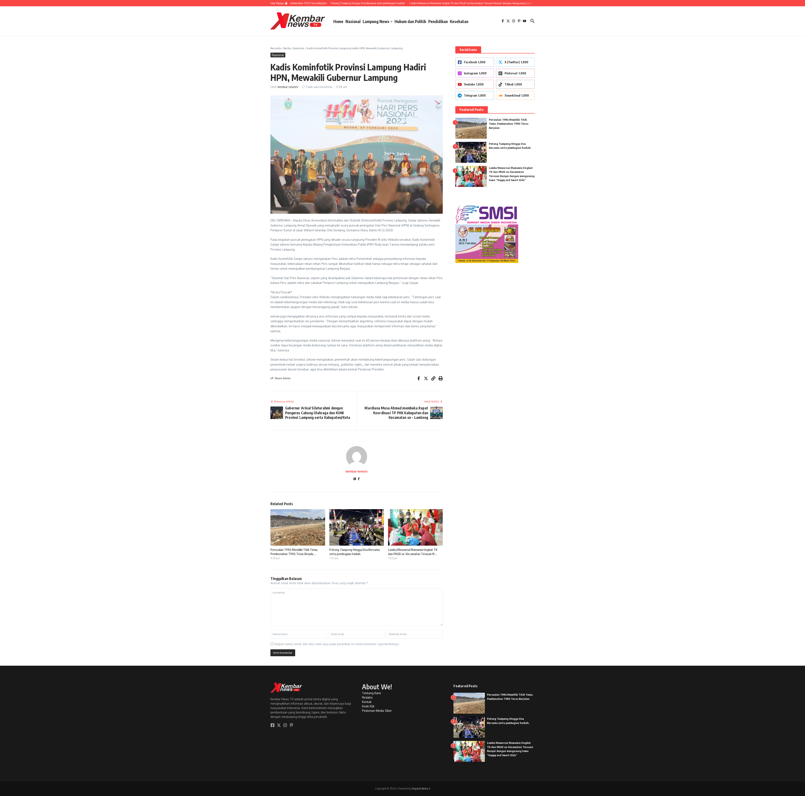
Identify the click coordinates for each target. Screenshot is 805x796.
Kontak (366, 702)
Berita (287, 48)
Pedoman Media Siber (377, 710)
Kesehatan (459, 21)
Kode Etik (368, 706)
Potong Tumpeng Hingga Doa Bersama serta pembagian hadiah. (354, 552)
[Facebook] (358, 479)
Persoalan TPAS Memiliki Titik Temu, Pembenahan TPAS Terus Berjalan (508, 123)
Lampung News (376, 21)
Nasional (353, 21)
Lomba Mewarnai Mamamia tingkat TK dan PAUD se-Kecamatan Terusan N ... (412, 552)
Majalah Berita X (421, 788)
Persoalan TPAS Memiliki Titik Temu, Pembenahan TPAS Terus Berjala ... (294, 552)
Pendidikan (438, 21)
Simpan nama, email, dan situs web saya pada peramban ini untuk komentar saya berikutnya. (336, 644)
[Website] (354, 479)
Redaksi (367, 697)
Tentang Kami (371, 693)
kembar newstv (288, 87)
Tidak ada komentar (318, 87)
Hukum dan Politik (410, 21)
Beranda (275, 48)
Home (338, 21)
